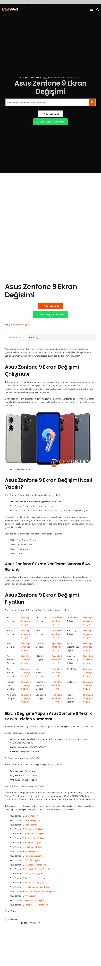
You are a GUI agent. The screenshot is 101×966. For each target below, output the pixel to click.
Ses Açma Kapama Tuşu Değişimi (40, 891)
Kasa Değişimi (31, 824)
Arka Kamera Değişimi (35, 833)
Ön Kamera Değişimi (34, 829)
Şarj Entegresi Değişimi (35, 878)
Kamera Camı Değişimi (35, 838)
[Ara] (97, 9)
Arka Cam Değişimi (33, 842)
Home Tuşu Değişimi (34, 882)
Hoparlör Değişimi (33, 856)
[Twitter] (90, 2)
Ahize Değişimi (31, 851)
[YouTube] (94, 2)
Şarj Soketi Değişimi (34, 873)
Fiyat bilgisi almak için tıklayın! (26, 621)
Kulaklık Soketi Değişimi (35, 864)
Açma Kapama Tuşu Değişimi (38, 887)
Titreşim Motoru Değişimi (36, 904)
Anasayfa (24, 77)
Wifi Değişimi (31, 896)
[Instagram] (98, 2)
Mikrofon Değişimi (33, 860)
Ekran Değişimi (31, 816)
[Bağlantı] (10, 9)
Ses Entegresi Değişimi (35, 900)
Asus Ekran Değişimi (40, 77)
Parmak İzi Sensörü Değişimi (38, 869)
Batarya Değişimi (32, 820)
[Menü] (91, 9)
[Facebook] (86, 2)
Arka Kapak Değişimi (34, 847)
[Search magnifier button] (92, 102)
